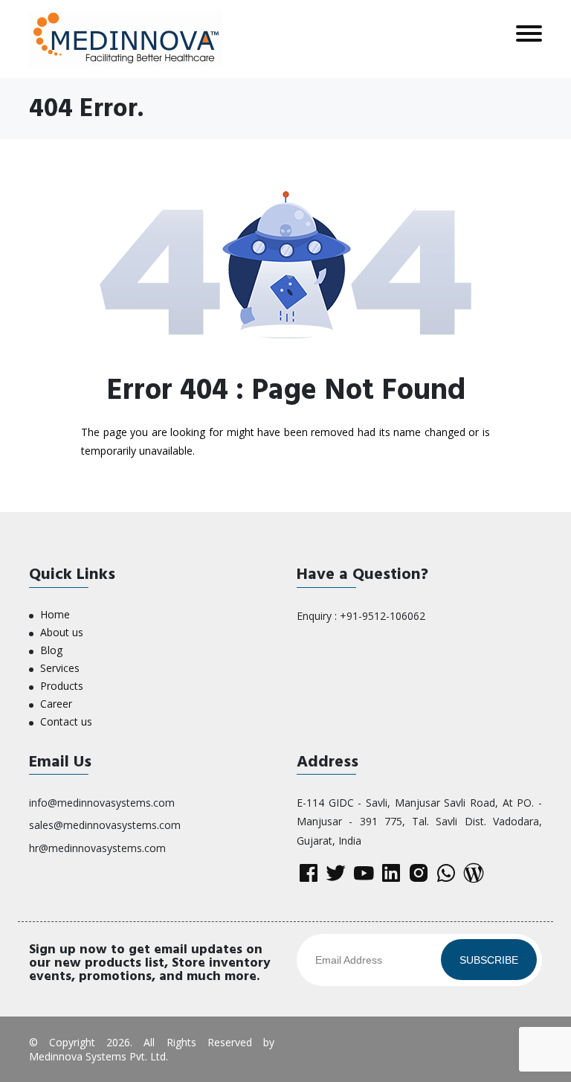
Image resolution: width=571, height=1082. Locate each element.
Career (56, 704)
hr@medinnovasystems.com (97, 848)
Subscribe (488, 960)
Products (61, 686)
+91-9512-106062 (382, 616)
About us (61, 632)
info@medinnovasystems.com (102, 803)
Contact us (66, 721)
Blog (51, 650)
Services (60, 668)
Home (55, 614)
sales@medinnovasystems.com (105, 825)
